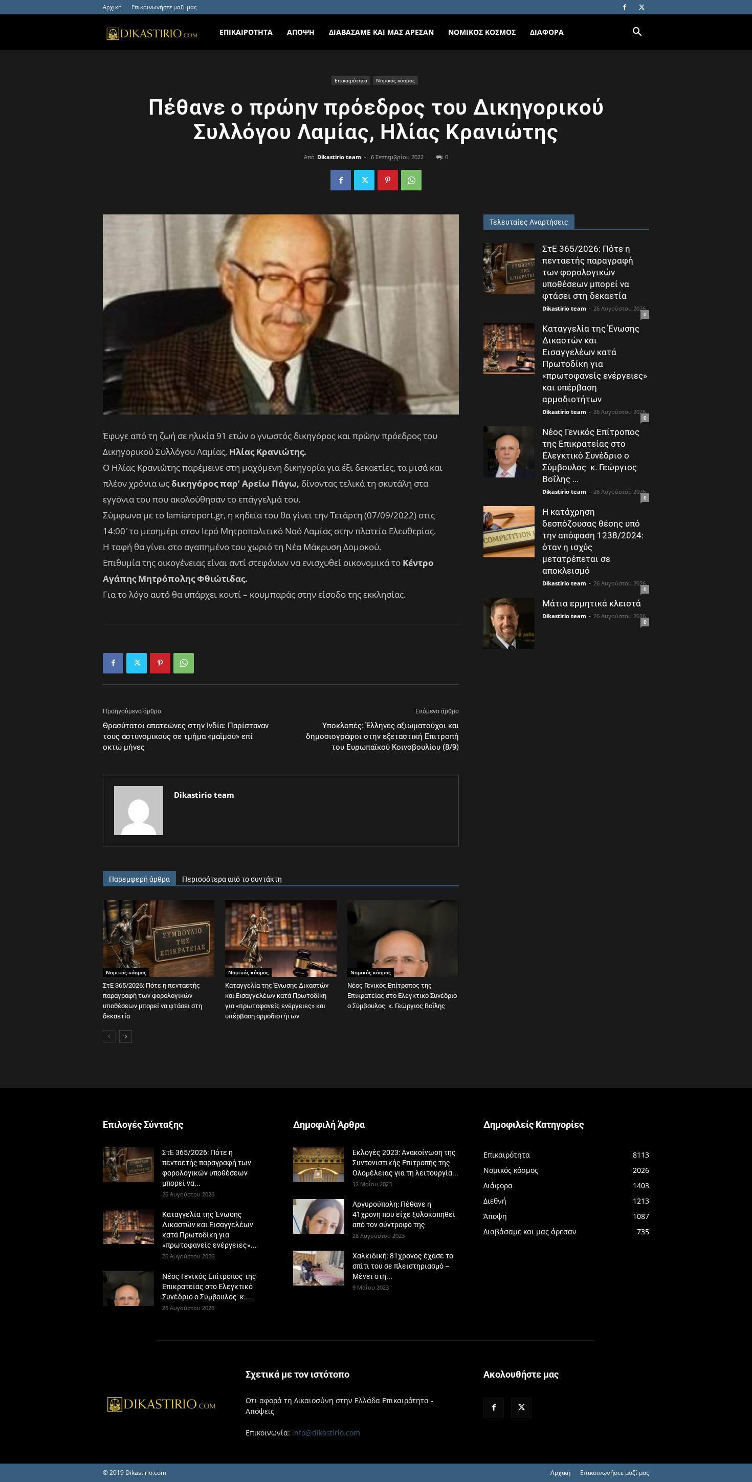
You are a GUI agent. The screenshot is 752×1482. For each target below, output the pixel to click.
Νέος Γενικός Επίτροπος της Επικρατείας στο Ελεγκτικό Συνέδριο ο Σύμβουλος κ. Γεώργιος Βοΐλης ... (590, 455)
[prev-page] (109, 1036)
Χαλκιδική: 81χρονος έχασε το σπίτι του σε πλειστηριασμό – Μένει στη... (402, 1266)
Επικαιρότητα (351, 80)
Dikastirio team (339, 157)
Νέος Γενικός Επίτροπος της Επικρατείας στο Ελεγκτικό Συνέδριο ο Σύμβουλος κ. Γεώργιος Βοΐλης (402, 996)
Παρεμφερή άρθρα (139, 879)
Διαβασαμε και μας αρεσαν (381, 32)
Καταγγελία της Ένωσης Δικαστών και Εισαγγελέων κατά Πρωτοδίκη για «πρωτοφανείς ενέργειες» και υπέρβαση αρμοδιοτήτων (594, 363)
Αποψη (301, 32)
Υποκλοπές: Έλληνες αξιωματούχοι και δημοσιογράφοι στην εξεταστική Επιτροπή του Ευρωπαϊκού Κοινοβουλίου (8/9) (382, 736)
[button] (637, 33)
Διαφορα (547, 32)
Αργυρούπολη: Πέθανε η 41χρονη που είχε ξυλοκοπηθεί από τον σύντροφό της (403, 1214)
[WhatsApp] (411, 180)
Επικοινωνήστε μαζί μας (163, 7)
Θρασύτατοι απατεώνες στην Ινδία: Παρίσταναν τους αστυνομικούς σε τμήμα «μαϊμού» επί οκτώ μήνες (186, 736)
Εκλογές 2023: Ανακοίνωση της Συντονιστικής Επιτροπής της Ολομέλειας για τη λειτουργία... (405, 1162)
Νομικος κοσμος (482, 32)
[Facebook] (624, 7)
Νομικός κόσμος (395, 80)
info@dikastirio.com (326, 1432)
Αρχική (112, 7)
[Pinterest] (388, 180)
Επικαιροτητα (246, 32)
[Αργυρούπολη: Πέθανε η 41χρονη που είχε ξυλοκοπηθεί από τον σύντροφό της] (318, 1216)
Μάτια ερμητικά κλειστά (591, 603)
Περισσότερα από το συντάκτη (232, 879)
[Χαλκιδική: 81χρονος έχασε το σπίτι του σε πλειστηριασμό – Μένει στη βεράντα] (318, 1268)
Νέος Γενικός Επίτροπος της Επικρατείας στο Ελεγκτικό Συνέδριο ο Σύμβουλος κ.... (209, 1286)
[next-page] (125, 1036)
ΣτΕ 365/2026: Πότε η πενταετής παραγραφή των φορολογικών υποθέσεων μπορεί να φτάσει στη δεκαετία (587, 272)
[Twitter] (641, 7)
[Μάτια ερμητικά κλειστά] (509, 623)
